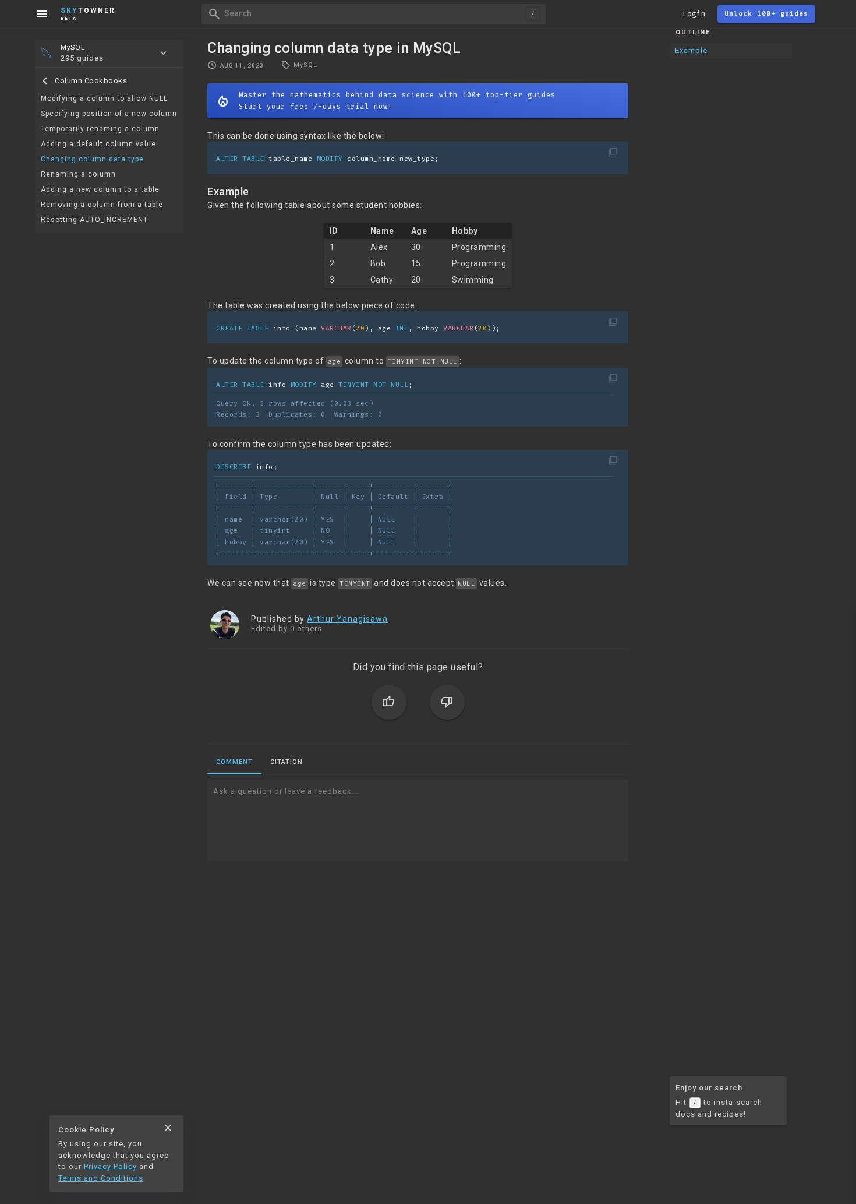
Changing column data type (92, 159)
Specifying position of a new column (109, 114)
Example (691, 50)
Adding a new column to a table (100, 189)
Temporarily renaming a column (100, 129)
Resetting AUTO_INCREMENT (94, 220)
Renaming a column (78, 174)
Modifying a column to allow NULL (104, 98)
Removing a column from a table (102, 204)
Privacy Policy (110, 1166)
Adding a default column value (98, 144)
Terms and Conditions (100, 1178)
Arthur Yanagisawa (347, 619)
